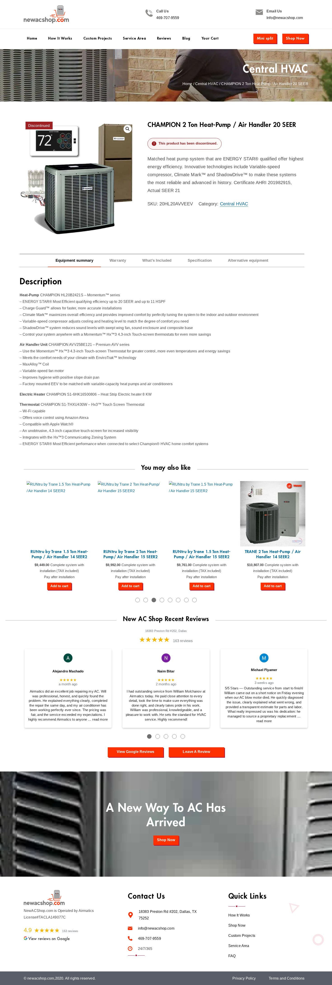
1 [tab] (137, 600)
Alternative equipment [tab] (248, 260)
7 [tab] (186, 600)
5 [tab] (170, 600)
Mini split (265, 38)
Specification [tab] (200, 260)
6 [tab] (178, 600)
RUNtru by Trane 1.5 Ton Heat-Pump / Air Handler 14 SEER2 (59, 554)
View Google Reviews (135, 752)
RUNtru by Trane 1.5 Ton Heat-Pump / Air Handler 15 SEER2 (201, 554)
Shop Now (295, 38)
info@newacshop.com (156, 928)
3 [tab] (154, 600)
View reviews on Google (49, 939)
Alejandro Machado (68, 671)
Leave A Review (196, 752)
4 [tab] (162, 600)
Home (187, 84)
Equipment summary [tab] (75, 260)
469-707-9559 (167, 18)
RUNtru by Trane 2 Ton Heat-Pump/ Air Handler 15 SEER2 (130, 554)
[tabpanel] (59, 535)
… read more (98, 719)
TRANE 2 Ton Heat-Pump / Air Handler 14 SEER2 (273, 554)
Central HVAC (276, 69)
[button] (128, 129)
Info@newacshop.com (285, 18)
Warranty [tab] (118, 260)
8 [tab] (194, 600)
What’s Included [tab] (156, 260)
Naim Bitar (166, 671)
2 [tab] (145, 600)
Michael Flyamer (264, 670)
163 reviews (183, 641)
